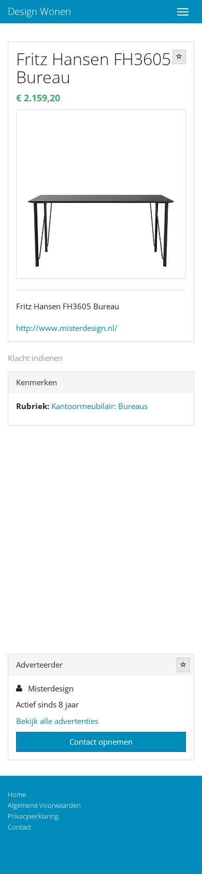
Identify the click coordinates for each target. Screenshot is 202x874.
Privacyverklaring (33, 816)
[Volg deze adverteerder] (183, 665)
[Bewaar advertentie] (179, 57)
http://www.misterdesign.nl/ (67, 328)
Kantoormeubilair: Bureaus (99, 406)
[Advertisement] (101, 542)
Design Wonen (39, 11)
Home (17, 794)
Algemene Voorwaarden (44, 805)
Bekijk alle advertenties (57, 721)
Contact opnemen (101, 741)
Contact (19, 827)
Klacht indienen (35, 358)
